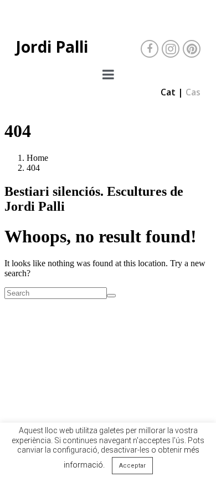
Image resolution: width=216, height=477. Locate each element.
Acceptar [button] (132, 465)
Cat (168, 92)
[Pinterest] (191, 49)
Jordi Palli (52, 46)
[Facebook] (149, 49)
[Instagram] (170, 49)
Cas (193, 92)
